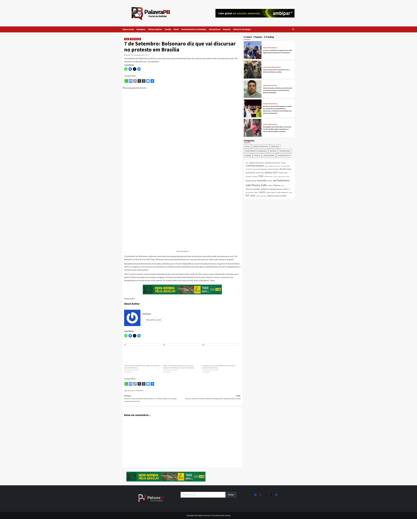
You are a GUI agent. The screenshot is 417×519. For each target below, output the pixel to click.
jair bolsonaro (281, 180)
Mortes (277, 185)
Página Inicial (128, 29)
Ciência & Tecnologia (242, 29)
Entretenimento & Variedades (193, 29)
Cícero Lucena (273, 169)
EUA (261, 176)
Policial (265, 48)
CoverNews (215, 515)
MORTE (270, 185)
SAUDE (262, 192)
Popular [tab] (258, 37)
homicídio (262, 180)
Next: (213, 397)
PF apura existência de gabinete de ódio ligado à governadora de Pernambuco (277, 51)
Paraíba (168, 29)
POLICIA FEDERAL (252, 189)
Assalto (283, 163)
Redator (128, 55)
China (266, 166)
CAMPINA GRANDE (254, 165)
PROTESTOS (139, 390)
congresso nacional (274, 166)
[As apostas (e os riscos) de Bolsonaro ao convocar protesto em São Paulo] (220, 354)
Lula (264, 185)
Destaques (141, 29)
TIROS (252, 196)
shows (290, 192)
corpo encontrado (285, 166)
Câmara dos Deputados (260, 169)
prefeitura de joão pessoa (271, 189)
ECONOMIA (250, 173)
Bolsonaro (131, 390)
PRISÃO (285, 189)
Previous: (150, 399)
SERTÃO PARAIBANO (282, 192)
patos (282, 185)
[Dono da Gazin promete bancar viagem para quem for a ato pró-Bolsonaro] (142, 354)
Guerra (275, 176)
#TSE (246, 163)
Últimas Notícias (155, 29)
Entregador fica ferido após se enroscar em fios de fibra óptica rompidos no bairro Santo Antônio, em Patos (277, 129)
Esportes (226, 29)
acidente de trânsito (256, 163)
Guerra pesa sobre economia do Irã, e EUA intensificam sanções (276, 71)
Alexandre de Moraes (272, 163)
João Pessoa (252, 185)
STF (247, 195)
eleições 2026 (283, 173)
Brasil (176, 29)
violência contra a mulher (277, 196)
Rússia (256, 192)
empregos (248, 176)
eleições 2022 (271, 172)
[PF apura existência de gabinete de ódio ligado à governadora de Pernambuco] (253, 50)
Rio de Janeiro (249, 192)
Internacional (214, 29)
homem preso (250, 180)
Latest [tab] (248, 37)
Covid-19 (248, 169)
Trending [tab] (269, 37)
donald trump (285, 169)
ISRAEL (270, 181)
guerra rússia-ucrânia (284, 176)
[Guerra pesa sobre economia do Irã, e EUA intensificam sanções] (253, 69)
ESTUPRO (255, 176)
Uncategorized (268, 155)
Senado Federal (271, 192)
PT (289, 189)
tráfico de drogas (261, 196)
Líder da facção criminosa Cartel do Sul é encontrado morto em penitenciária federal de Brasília (277, 90)
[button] (293, 29)
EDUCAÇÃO (260, 173)
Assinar (231, 495)
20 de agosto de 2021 (139, 55)
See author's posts (153, 320)
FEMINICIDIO (268, 176)
